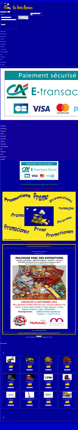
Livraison (16, 421)
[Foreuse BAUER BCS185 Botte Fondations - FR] (29, 397)
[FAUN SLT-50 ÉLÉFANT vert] (67, 397)
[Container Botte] (48, 397)
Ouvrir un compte (4, 26)
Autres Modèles (4, 51)
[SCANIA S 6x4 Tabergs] (48, 362)
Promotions (3, 31)
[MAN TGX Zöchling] (48, 379)
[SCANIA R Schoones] (10, 379)
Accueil (8, 11)
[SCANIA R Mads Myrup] (29, 379)
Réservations (3, 33)
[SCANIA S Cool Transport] (67, 362)
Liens (1, 59)
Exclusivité (3, 36)
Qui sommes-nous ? (21, 421)
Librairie (2, 46)
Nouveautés (3, 41)
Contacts (2, 421)
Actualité (2, 64)
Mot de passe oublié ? (4, 22)
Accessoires (3, 49)
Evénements (3, 62)
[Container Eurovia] (10, 397)
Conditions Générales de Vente (9, 421)
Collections (3, 44)
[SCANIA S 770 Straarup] (29, 362)
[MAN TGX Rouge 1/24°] (67, 379)
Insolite (2, 39)
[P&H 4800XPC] (10, 362)
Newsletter (26, 421)
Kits (1, 54)
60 (13, 355)
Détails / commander (21, 18)
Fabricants (2, 57)
